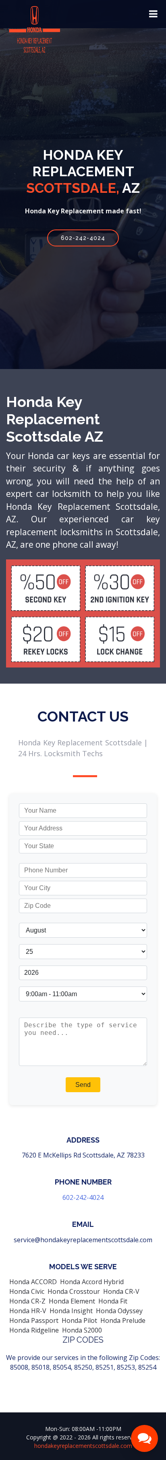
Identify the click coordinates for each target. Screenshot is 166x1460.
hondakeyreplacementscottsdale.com (83, 1446)
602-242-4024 (83, 238)
